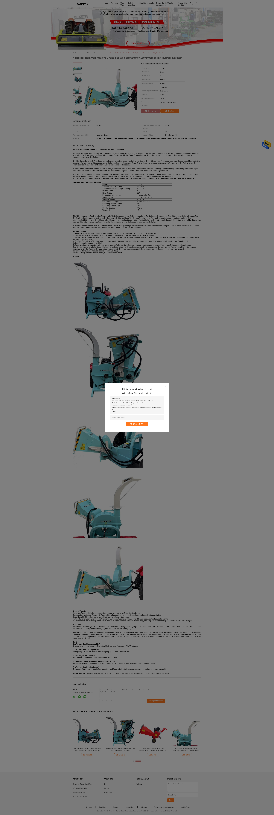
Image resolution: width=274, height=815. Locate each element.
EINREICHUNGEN (137, 424)
